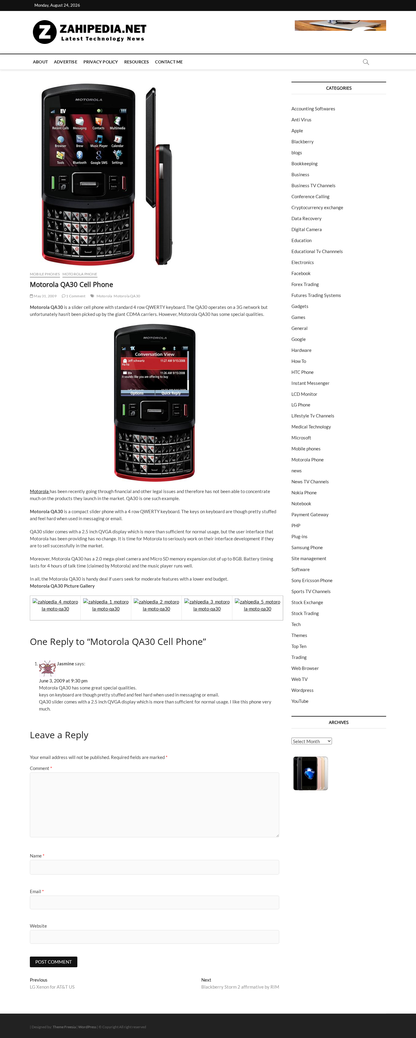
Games (298, 317)
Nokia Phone (304, 492)
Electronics (302, 262)
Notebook (301, 503)
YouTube (299, 701)
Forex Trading (305, 284)
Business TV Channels (313, 185)
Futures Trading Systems (316, 295)
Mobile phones (45, 274)
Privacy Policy (100, 61)
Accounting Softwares (313, 108)
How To (298, 361)
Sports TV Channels (311, 591)
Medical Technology (311, 426)
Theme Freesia (64, 1027)
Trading (299, 657)
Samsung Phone (307, 547)
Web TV (299, 679)
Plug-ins (299, 536)
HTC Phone (302, 372)
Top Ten (298, 646)
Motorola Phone (79, 274)
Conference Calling (310, 196)
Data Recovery (306, 218)
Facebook (301, 273)
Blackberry (302, 141)
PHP (295, 525)
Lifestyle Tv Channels (312, 415)
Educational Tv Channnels (317, 251)
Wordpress (302, 690)
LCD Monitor (304, 394)
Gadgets (299, 306)
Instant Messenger (310, 383)
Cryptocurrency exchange (317, 207)
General (299, 328)
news (296, 470)
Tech (296, 624)
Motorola (104, 296)
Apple (297, 130)
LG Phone (300, 404)
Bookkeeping (304, 163)
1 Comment (75, 296)
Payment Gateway (310, 514)
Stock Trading (305, 613)
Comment (41, 768)
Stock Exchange (307, 602)
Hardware (301, 350)
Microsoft (301, 437)
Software (300, 569)
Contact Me (169, 61)
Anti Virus (301, 119)
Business (300, 174)
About (40, 61)
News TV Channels (310, 481)
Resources (136, 61)
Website (38, 926)
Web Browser (305, 668)
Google (298, 339)
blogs (296, 152)
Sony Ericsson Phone (312, 580)
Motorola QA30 (127, 296)
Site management (308, 558)
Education (301, 240)
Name (37, 855)
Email (37, 891)
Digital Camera (306, 229)
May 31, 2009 (45, 296)
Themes (299, 635)
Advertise (65, 61)
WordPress (87, 1027)
